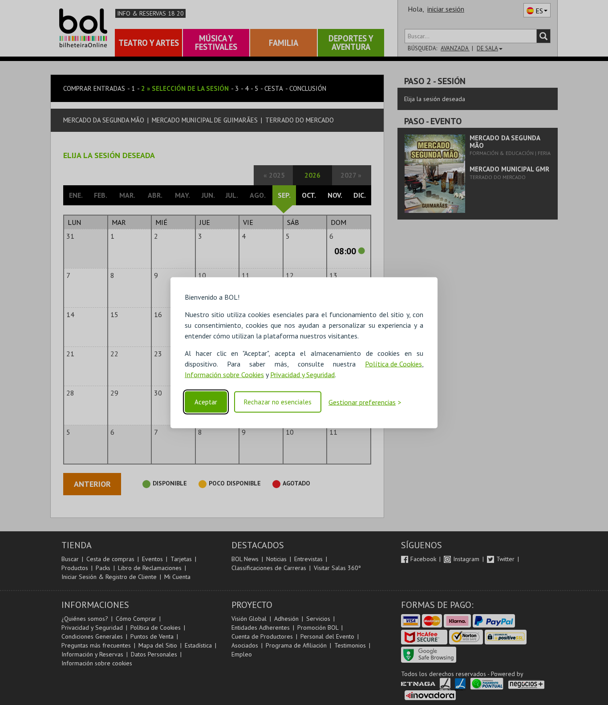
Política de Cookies (393, 363)
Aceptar (206, 402)
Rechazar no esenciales (278, 402)
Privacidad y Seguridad (302, 374)
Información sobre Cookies (224, 374)
